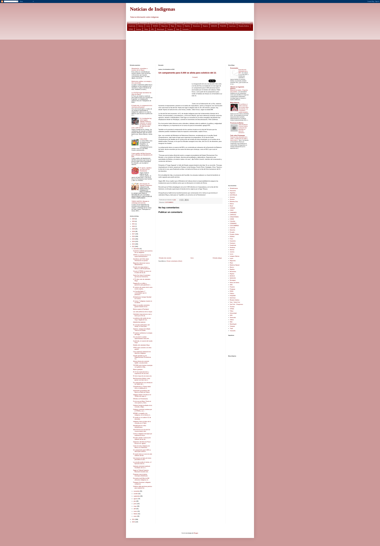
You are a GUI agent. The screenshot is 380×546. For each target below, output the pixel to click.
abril (135, 508)
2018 (133, 231)
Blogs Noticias (234, 102)
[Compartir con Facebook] (186, 200)
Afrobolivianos (132, 22)
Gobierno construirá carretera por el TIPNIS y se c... (142, 410)
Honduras (232, 247)
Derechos (214, 22)
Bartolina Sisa (234, 201)
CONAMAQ (233, 223)
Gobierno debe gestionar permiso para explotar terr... (142, 487)
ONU (231, 284)
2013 (133, 244)
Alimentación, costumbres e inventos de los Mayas (140, 69)
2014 (133, 241)
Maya (172, 26)
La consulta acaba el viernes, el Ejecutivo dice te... (142, 462)
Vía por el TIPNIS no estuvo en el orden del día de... (142, 271)
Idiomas (140, 26)
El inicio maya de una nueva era (142, 376)
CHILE (232, 210)
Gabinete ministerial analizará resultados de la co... (141, 467)
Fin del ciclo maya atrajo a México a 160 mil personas (141, 267)
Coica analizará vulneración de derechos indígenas (142, 352)
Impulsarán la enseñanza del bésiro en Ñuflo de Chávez (141, 391)
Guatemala (131, 26)
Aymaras (152, 22)
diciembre (137, 248)
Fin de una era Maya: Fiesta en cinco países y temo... (142, 402)
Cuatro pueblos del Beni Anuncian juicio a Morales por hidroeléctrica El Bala (142, 155)
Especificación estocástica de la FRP (242, 71)
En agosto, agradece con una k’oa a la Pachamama (146, 169)
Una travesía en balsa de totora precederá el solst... (142, 458)
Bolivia (232, 203)
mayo (135, 506)
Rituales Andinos (244, 26)
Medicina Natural (234, 265)
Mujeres (205, 26)
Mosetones (196, 26)
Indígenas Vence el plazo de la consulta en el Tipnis (142, 422)
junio (135, 503)
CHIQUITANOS (191, 22)
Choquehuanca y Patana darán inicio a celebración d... (142, 387)
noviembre (137, 491)
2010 (133, 522)
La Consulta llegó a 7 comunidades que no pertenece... (139, 293)
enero (135, 516)
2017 (133, 234)
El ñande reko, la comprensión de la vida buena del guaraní (142, 106)
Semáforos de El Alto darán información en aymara (141, 259)
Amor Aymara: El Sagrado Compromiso (146, 184)
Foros (230, 22)
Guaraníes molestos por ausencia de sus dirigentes (142, 251)
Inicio (192, 258)
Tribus (146, 29)
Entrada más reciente (165, 258)
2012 (133, 246)
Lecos (148, 26)
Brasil (231, 206)
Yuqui (177, 29)
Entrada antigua (217, 258)
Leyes (231, 258)
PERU (231, 291)
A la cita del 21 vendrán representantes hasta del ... (141, 337)
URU (152, 29)
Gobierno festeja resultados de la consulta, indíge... (142, 406)
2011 (133, 519)
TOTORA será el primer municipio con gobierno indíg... (142, 366)
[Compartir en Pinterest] (188, 200)
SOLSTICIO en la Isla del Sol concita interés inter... (141, 430)
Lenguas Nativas (234, 256)
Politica (232, 293)
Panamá (232, 287)
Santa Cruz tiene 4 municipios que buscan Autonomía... (141, 276)
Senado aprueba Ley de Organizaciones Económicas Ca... (142, 357)
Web (231, 322)
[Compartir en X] (184, 200)
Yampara (170, 29)
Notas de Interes (234, 282)
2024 (133, 221)
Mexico (179, 26)
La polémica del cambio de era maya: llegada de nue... (142, 319)
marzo (136, 511)
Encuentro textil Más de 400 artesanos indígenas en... (141, 479)
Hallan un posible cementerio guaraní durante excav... (141, 305)
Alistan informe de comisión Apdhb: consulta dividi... (141, 362)
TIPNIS (130, 29)
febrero (136, 513)
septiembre (137, 496)
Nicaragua (233, 280)
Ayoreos (160, 22)
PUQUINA (223, 26)
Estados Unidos (234, 234)
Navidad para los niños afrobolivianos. (139, 426)
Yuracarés (185, 29)
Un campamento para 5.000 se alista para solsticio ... (142, 450)
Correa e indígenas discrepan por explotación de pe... (142, 434)
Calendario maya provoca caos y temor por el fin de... (142, 314)
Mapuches (164, 26)
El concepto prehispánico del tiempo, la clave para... (141, 325)
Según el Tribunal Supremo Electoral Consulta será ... (141, 471)
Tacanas (138, 29)
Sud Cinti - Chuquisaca (236, 304)
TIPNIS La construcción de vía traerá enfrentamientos (142, 255)
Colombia (232, 221)
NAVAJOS (214, 26)
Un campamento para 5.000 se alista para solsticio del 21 (187, 73)
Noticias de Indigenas (152, 9)
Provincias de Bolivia (236, 123)
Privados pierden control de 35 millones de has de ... (142, 438)
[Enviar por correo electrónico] (180, 200)
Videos (232, 319)
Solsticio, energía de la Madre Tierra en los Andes (141, 329)
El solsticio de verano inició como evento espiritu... (142, 288)
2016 (133, 236)
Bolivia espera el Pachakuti (141, 309)
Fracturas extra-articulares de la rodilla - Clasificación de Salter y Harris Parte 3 (239, 138)
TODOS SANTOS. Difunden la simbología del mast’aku (140, 202)
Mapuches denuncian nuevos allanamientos (141, 263)
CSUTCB (232, 228)
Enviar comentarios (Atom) (174, 261)
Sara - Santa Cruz (235, 302)
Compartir (195, 77)
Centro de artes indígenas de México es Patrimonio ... (141, 446)
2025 (133, 219)
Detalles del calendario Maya (141, 345)
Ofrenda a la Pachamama (140, 398)
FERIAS (222, 22)
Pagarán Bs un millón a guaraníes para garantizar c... (142, 284)
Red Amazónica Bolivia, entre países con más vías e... (141, 379)
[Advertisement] (189, 48)
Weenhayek (160, 29)
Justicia (232, 252)
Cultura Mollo (143, 139)
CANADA (232, 208)
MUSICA (155, 26)
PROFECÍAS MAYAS (139, 322)
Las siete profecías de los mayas (142, 311)
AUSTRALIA (233, 195)
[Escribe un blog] (182, 200)
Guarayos (247, 22)
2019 (133, 229)
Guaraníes (238, 22)
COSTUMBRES (203, 22)
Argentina (232, 193)
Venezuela (233, 317)
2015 (133, 239)
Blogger (196, 533)
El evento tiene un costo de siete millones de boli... (142, 454)
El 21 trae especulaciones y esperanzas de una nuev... (141, 372)
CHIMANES (170, 22)
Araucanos (143, 22)
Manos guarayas (138, 369)
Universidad (233, 313)
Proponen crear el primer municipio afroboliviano (140, 475)
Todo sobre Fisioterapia (237, 135)
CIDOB (232, 219)
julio (135, 501)
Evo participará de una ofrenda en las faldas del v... (142, 383)
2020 (133, 226)
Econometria (234, 68)
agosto (136, 498)
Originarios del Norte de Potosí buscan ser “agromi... (142, 442)
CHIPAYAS (180, 22)
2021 (133, 224)
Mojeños (187, 26)
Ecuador (232, 232)
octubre (136, 493)
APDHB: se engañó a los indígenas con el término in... (142, 414)
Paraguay (232, 289)
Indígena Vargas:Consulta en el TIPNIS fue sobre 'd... (142, 395)
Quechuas (232, 26)
